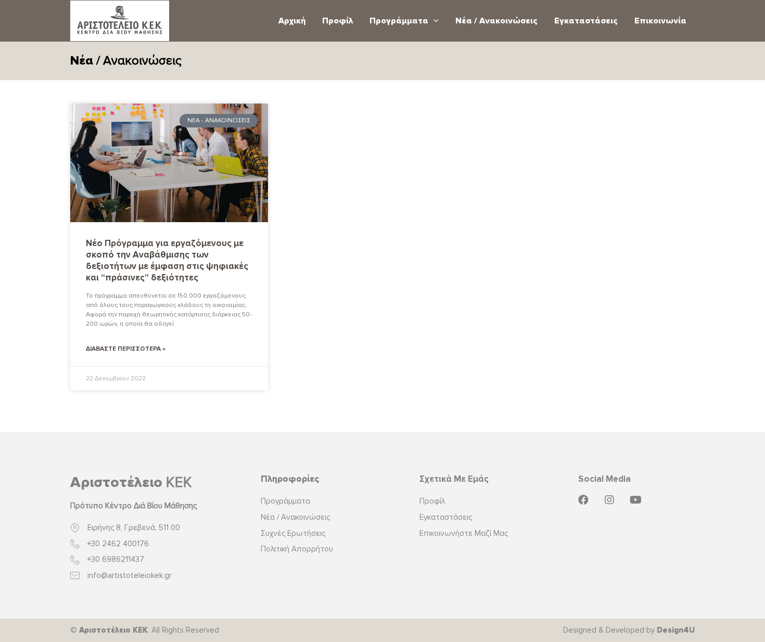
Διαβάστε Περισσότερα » (125, 349)
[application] (433, 21)
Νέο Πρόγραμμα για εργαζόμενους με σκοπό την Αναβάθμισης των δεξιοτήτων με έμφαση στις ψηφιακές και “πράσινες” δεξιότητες (167, 260)
